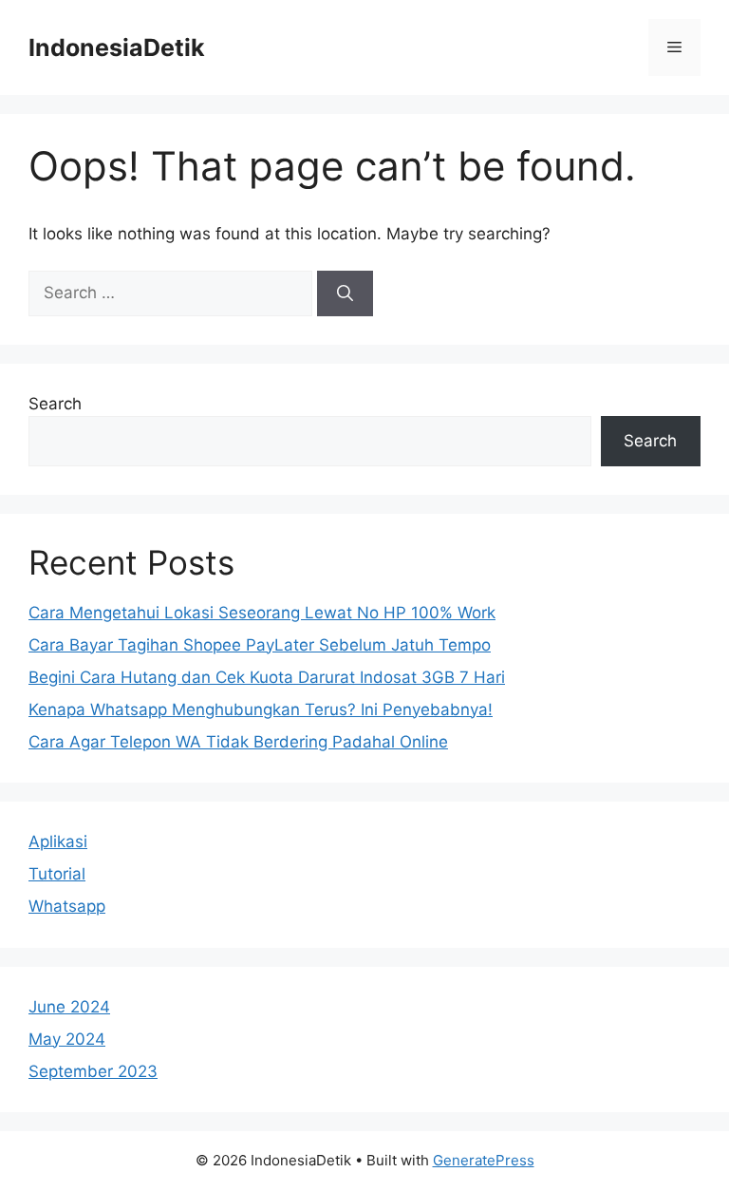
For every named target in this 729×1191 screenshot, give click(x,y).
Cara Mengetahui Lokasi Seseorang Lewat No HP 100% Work (261, 612)
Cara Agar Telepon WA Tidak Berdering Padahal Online (238, 741)
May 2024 (66, 1039)
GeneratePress (483, 1160)
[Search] (345, 293)
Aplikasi (57, 841)
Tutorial (56, 873)
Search (55, 403)
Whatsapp (66, 906)
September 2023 (93, 1071)
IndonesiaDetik (116, 47)
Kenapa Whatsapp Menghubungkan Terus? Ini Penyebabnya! (260, 709)
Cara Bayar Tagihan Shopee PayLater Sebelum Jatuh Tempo (259, 644)
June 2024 (69, 1006)
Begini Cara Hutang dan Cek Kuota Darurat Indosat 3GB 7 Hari (266, 677)
